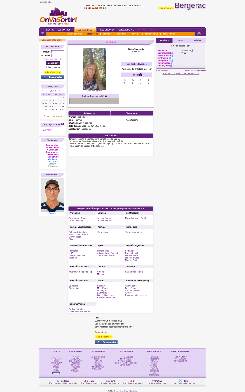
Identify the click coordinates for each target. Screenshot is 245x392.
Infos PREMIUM (180, 357)
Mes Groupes (125, 359)
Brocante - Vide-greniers (136, 295)
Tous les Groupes (125, 357)
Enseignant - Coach (78, 218)
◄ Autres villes (45, 2)
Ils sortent (121, 34)
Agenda (154, 363)
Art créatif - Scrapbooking (80, 272)
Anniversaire (131, 286)
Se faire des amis (74, 34)
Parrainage (154, 357)
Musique (101, 274)
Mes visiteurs (180, 359)
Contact (56, 371)
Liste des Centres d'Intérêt (125, 363)
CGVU (56, 365)
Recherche (92, 34)
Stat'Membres (169, 34)
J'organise (154, 365)
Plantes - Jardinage (106, 297)
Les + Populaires (76, 361)
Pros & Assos (56, 359)
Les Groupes (107, 30)
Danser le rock (131, 253)
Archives (76, 369)
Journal (154, 367)
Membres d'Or (151, 34)
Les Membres (85, 30)
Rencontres (154, 371)
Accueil (56, 357)
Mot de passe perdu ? (52, 59)
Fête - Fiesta (130, 288)
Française (73, 251)
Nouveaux (135, 34)
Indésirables (154, 375)
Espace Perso (126, 30)
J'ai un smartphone (133, 232)
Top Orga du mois (52, 125)
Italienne (73, 258)
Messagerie (154, 359)
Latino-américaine (77, 255)
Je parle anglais (104, 220)
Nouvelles (76, 367)
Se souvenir (54, 67)
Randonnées (103, 251)
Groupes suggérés (126, 361)
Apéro (128, 293)
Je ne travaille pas (77, 220)
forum (203, 70)
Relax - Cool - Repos (78, 234)
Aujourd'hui (76, 359)
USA (71, 253)
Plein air (101, 286)
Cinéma (100, 272)
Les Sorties (64, 30)
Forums (56, 361)
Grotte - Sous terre (105, 295)
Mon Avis (154, 369)
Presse (56, 367)
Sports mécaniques (106, 255)
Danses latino (131, 255)
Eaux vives (102, 293)
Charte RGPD (56, 363)
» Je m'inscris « (166, 8)
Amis (180, 40)
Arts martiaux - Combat (107, 253)
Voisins (197, 40)
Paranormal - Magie (134, 272)
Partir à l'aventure (77, 309)
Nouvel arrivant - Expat (135, 218)
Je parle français (104, 218)
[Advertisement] (145, 17)
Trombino (107, 34)
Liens (56, 369)
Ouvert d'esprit (75, 237)
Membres (164, 40)
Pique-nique (74, 288)
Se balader (130, 251)
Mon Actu (154, 361)
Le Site (50, 30)
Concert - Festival (133, 290)
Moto (71, 239)
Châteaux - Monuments (79, 311)
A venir (76, 357)
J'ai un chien (102, 232)
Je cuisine (73, 286)
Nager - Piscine (132, 260)
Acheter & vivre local (78, 232)
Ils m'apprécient (180, 361)
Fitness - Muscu (132, 258)
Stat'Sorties (75, 371)
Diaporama (76, 363)
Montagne (101, 290)
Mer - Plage (102, 288)
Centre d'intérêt (126, 365)
